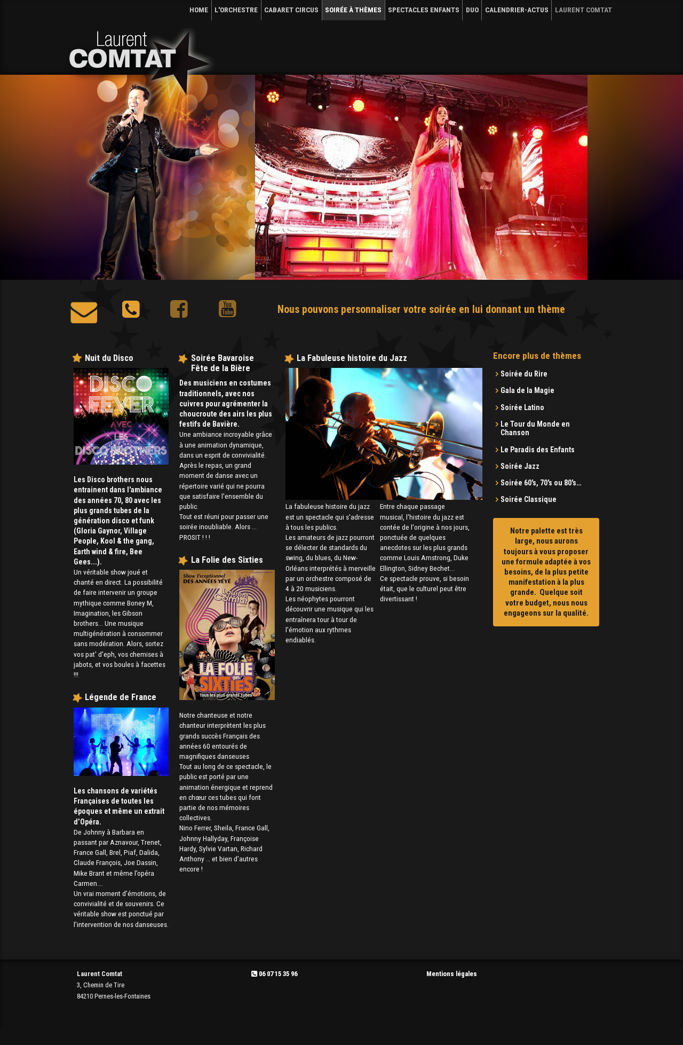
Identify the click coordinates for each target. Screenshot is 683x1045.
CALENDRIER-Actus (517, 9)
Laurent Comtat (583, 9)
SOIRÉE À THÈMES (353, 9)
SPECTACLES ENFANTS (423, 9)
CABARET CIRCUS (291, 9)
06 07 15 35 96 (277, 974)
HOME (198, 9)
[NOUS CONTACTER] (84, 313)
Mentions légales (451, 974)
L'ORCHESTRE (236, 9)
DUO (472, 9)
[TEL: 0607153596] (131, 313)
